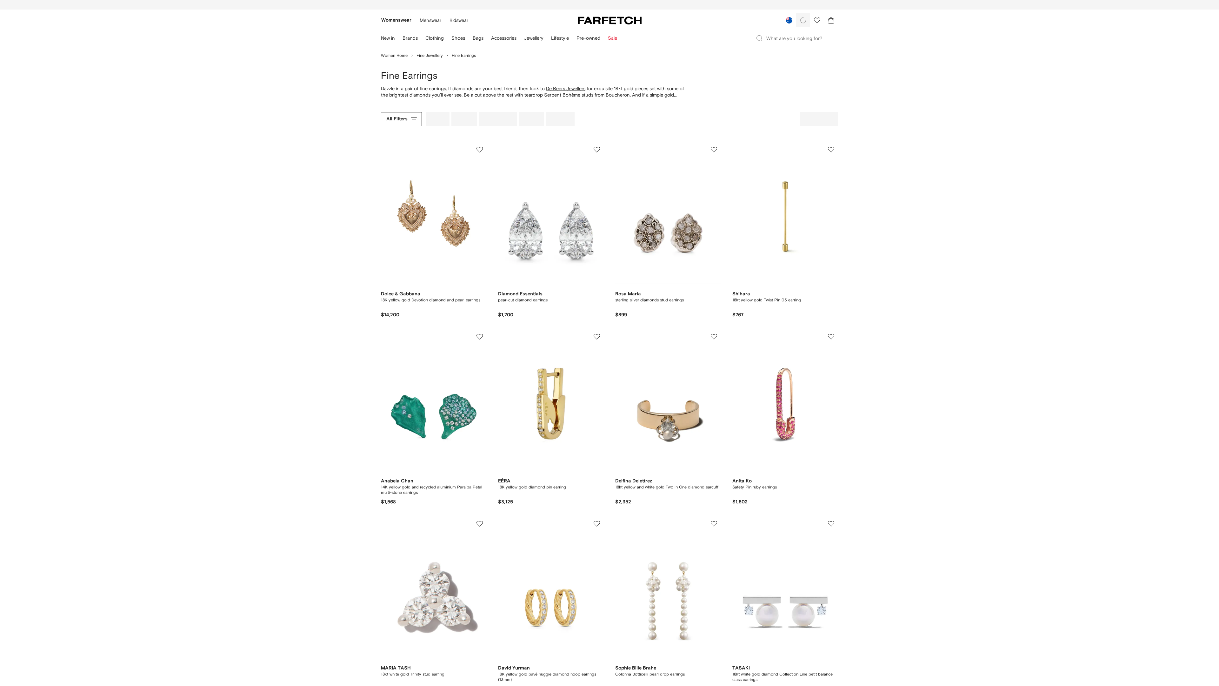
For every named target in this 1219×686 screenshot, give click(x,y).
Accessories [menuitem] (503, 38)
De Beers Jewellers (565, 88)
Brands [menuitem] (410, 38)
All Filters (397, 119)
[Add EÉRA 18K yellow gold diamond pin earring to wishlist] (597, 337)
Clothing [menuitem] (434, 38)
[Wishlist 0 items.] (817, 20)
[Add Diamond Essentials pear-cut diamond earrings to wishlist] (597, 150)
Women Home (394, 55)
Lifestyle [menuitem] (560, 38)
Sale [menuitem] (612, 38)
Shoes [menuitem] (458, 38)
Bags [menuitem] (478, 38)
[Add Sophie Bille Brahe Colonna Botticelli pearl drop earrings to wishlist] (714, 524)
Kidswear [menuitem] (459, 20)
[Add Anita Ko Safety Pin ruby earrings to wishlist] (831, 337)
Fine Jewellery (429, 55)
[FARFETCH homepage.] (610, 20)
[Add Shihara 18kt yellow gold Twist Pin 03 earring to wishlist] (831, 150)
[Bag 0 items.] (831, 20)
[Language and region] (789, 20)
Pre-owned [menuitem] (588, 38)
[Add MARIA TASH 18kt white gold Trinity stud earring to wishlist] (480, 524)
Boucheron (618, 94)
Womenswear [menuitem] (396, 20)
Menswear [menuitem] (430, 20)
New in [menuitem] (388, 38)
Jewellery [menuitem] (533, 38)
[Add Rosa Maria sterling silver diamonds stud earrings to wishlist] (714, 150)
